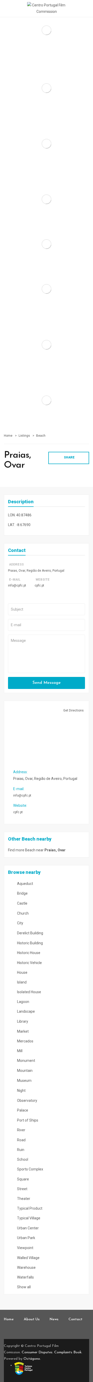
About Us (32, 1319)
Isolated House (28, 992)
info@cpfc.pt (17, 585)
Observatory (26, 1100)
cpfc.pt (39, 585)
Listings (24, 435)
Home (8, 435)
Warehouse (26, 1267)
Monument (25, 1061)
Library (22, 1021)
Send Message (47, 683)
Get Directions (73, 710)
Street (21, 1189)
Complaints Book (68, 1352)
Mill (19, 1051)
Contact (75, 1319)
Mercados (24, 1041)
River (20, 1130)
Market (22, 1031)
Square (22, 1179)
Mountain (24, 1071)
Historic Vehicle (29, 963)
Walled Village (28, 1258)
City (19, 923)
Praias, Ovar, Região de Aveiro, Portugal (36, 570)
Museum (24, 1081)
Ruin (20, 1150)
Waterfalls (25, 1277)
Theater (23, 1199)
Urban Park (25, 1238)
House (21, 972)
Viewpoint (24, 1248)
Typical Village (28, 1218)
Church (22, 913)
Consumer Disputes (37, 1352)
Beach (40, 435)
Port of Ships (27, 1120)
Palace (22, 1110)
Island (21, 982)
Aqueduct (24, 884)
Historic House (28, 953)
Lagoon (22, 1002)
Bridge (22, 893)
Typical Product (29, 1208)
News (54, 1319)
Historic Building (29, 943)
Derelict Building (29, 933)
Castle (21, 903)
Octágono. (32, 1359)
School (22, 1159)
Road (21, 1140)
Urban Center (27, 1228)
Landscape (25, 1011)
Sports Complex (29, 1169)
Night (21, 1090)
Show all (23, 1287)
